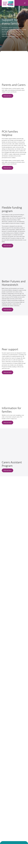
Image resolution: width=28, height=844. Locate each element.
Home (3, 11)
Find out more (7, 96)
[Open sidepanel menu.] (24, 3)
